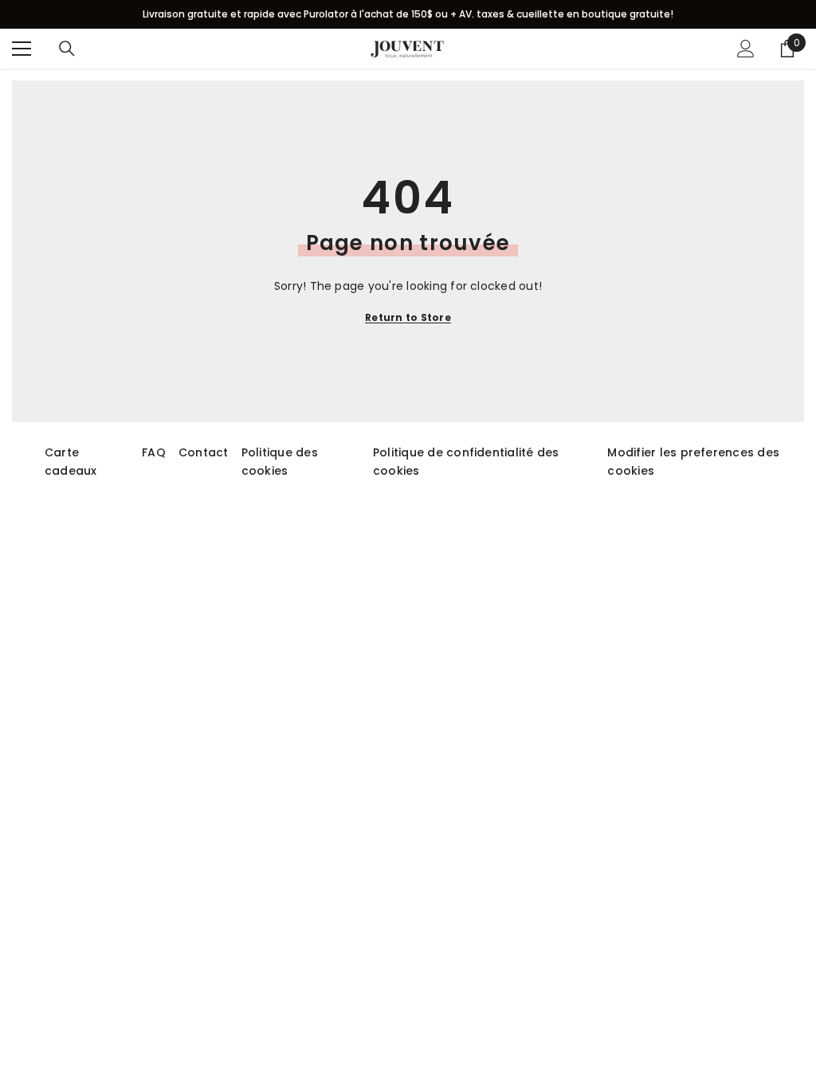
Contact (203, 452)
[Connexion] (746, 48)
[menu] (21, 48)
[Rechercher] (66, 48)
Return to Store (408, 317)
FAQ (154, 452)
